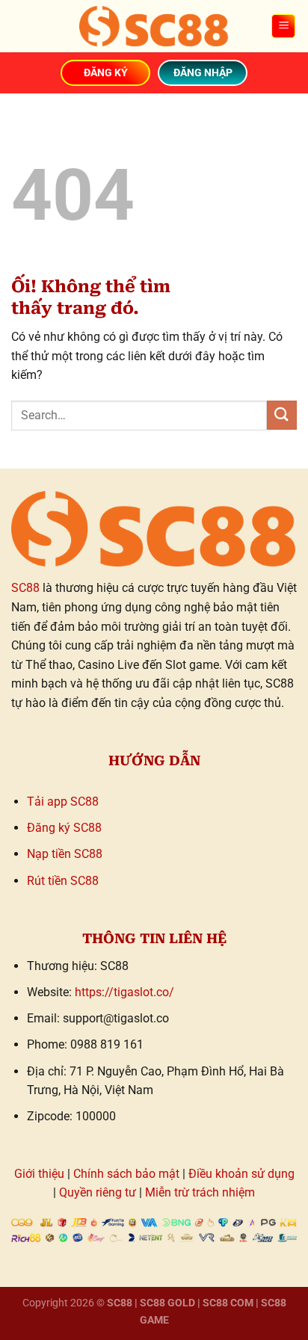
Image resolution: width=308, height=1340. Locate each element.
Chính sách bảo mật (126, 1174)
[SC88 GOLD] (154, 26)
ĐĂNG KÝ (106, 72)
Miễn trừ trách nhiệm (200, 1192)
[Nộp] (282, 415)
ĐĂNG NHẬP (202, 72)
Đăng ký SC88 (64, 828)
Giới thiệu (39, 1174)
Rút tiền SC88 (63, 881)
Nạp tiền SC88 (64, 854)
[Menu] (283, 26)
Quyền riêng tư (97, 1192)
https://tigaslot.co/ (124, 992)
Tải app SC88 (63, 801)
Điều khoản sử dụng (241, 1174)
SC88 (25, 588)
